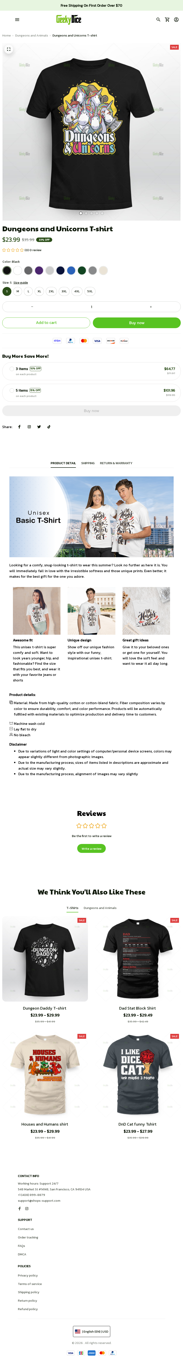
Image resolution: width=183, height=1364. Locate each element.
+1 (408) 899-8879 (31, 1195)
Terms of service (30, 1284)
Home (6, 35)
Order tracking (28, 1237)
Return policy (27, 1300)
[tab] (80, 213)
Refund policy (28, 1309)
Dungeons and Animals (31, 35)
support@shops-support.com (39, 1200)
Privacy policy (28, 1275)
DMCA (22, 1254)
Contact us (26, 1229)
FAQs (21, 1246)
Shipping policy (28, 1292)
